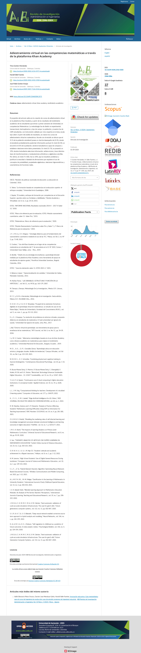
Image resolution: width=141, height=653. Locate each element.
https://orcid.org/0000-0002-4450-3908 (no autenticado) (31, 80)
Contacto (50, 39)
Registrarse (124, 1)
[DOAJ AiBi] (113, 142)
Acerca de (27, 39)
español (107, 56)
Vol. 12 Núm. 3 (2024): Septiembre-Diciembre (38, 46)
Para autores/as (109, 208)
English (107, 53)
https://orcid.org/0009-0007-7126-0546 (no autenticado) (31, 89)
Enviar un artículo (111, 221)
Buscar (130, 39)
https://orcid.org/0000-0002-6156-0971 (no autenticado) (31, 71)
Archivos (17, 39)
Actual (9, 39)
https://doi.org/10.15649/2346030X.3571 (28, 96)
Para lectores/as (110, 205)
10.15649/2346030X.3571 (79, 173)
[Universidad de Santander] (70, 638)
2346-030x (108, 76)
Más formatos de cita (79, 178)
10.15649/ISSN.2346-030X (114, 70)
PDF (75, 107)
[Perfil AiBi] (113, 192)
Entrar (132, 1)
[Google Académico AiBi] (113, 135)
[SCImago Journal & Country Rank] (117, 116)
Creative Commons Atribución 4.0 (48, 564)
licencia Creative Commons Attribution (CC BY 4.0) (44, 581)
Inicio (11, 46)
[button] (85, 188)
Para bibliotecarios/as (111, 211)
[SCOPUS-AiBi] (113, 112)
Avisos (58, 39)
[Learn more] (80, 303)
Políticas (39, 39)
